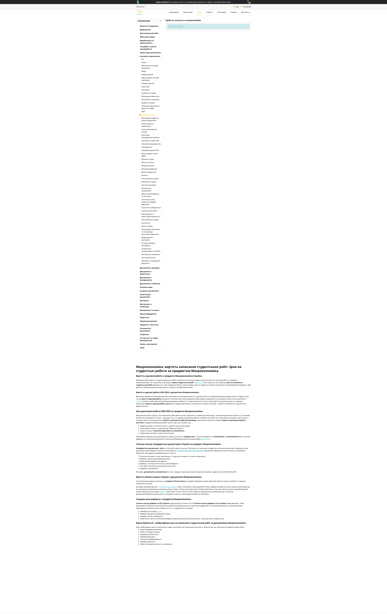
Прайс (199, 12)
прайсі (138, 401)
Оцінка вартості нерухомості (147, 125)
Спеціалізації (144, 21)
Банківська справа (148, 93)
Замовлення (174, 12)
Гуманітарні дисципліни (150, 53)
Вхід (237, 7)
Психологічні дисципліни (145, 329)
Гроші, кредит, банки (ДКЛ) (149, 154)
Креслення (144, 300)
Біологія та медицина (149, 26)
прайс (159, 511)
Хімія (142, 348)
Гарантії (209, 12)
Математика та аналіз (149, 310)
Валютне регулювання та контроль (150, 195)
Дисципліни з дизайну (149, 268)
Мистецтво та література (146, 305)
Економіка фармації (149, 169)
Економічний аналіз (149, 211)
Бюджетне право (148, 103)
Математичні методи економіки (149, 67)
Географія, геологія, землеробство (148, 47)
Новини (234, 12)
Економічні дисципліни (150, 56)
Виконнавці (187, 12)
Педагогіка (144, 317)
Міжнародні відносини (150, 96)
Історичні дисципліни (149, 291)
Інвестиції (145, 86)
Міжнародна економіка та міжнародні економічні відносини (150, 231)
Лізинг (144, 62)
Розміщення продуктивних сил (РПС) (150, 250)
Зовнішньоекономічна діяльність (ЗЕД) (150, 107)
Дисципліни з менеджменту (146, 278)
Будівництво (145, 30)
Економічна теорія (148, 182)
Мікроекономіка (147, 166)
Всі (142, 59)
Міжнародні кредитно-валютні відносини (150, 119)
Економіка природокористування (150, 136)
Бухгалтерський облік (149, 33)
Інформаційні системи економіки (150, 79)
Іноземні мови (146, 287)
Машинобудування (148, 314)
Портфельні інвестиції (150, 141)
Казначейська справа (150, 220)
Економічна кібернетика (151, 207)
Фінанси (144, 175)
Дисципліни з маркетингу (146, 272)
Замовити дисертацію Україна (190, 451)
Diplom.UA (199, 382)
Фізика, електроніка (148, 344)
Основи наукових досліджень (148, 244)
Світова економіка (148, 185)
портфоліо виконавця (167, 487)
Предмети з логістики (149, 325)
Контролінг (145, 223)
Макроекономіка (148, 115)
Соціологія (144, 334)
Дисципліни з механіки (150, 284)
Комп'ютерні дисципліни (145, 295)
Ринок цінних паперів (150, 178)
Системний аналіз (148, 257)
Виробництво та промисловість (147, 41)
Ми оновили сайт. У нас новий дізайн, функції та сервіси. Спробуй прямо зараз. (193, 2)
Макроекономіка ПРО (150, 150)
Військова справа (147, 37)
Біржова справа (147, 159)
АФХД (143, 71)
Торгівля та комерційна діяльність (150, 262)
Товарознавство (147, 83)
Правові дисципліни (148, 321)
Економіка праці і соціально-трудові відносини (148, 201)
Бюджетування (147, 74)
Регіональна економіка (150, 254)
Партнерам (221, 12)
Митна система (147, 162)
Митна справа (147, 226)
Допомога (245, 12)
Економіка (145, 90)
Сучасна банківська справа (149, 130)
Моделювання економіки (147, 238)
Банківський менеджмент (146, 189)
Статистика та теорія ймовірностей (149, 339)
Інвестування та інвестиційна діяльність (150, 215)
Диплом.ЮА (205, 439)
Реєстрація (247, 7)
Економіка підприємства (151, 144)
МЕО (143, 111)
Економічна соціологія (150, 99)
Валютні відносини (148, 172)
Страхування (146, 147)
